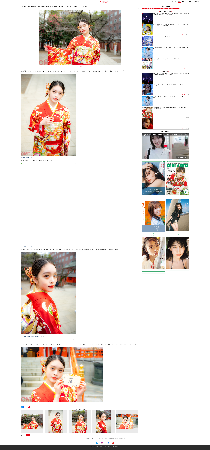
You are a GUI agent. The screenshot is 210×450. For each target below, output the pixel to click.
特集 (183, 1)
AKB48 (153, 8)
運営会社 (117, 446)
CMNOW (144, 8)
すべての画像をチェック (80, 66)
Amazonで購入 (153, 233)
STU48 (150, 8)
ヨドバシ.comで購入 (153, 235)
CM (147, 8)
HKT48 (179, 8)
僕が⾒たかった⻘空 (163, 8)
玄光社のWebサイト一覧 (112, 446)
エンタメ (179, 1)
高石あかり (28, 435)
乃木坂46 (157, 8)
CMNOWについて (93, 446)
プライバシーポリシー (104, 446)
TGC (175, 8)
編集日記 (190, 1)
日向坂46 (172, 8)
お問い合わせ (196, 1)
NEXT (187, 1)
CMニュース (174, 1)
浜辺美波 (168, 8)
